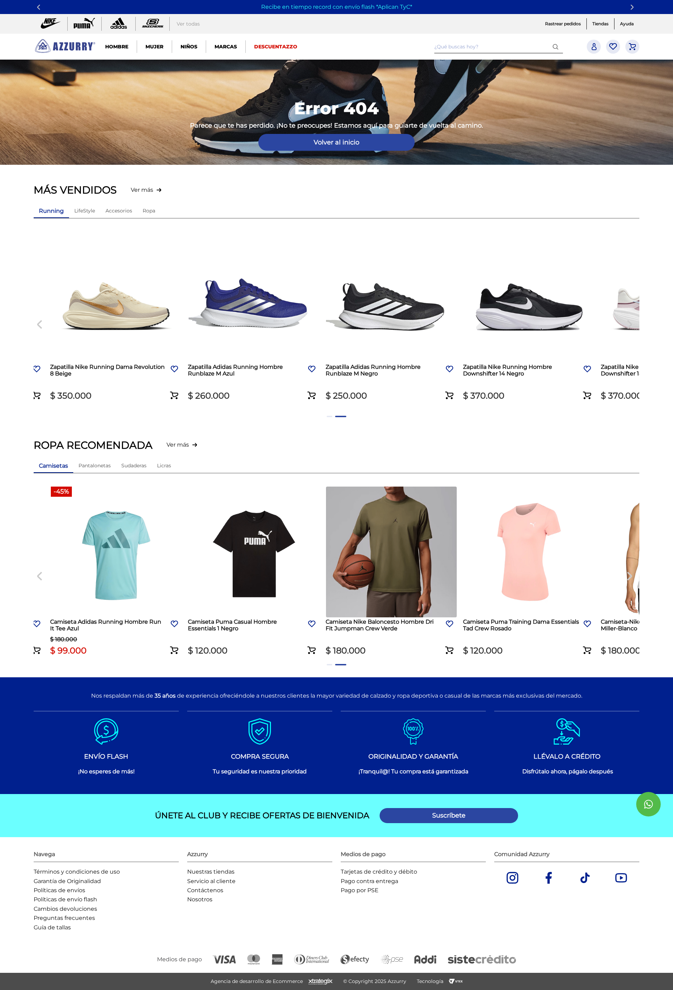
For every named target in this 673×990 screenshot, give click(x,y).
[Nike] (50, 24)
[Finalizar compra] (632, 47)
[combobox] (498, 46)
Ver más (142, 190)
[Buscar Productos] (557, 46)
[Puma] (84, 24)
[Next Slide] (633, 7)
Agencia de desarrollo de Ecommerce (257, 981)
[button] (37, 390)
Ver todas (188, 24)
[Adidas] (118, 24)
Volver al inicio (336, 142)
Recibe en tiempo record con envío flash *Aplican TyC (335, 7)
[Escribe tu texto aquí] (152, 24)
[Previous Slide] (40, 7)
